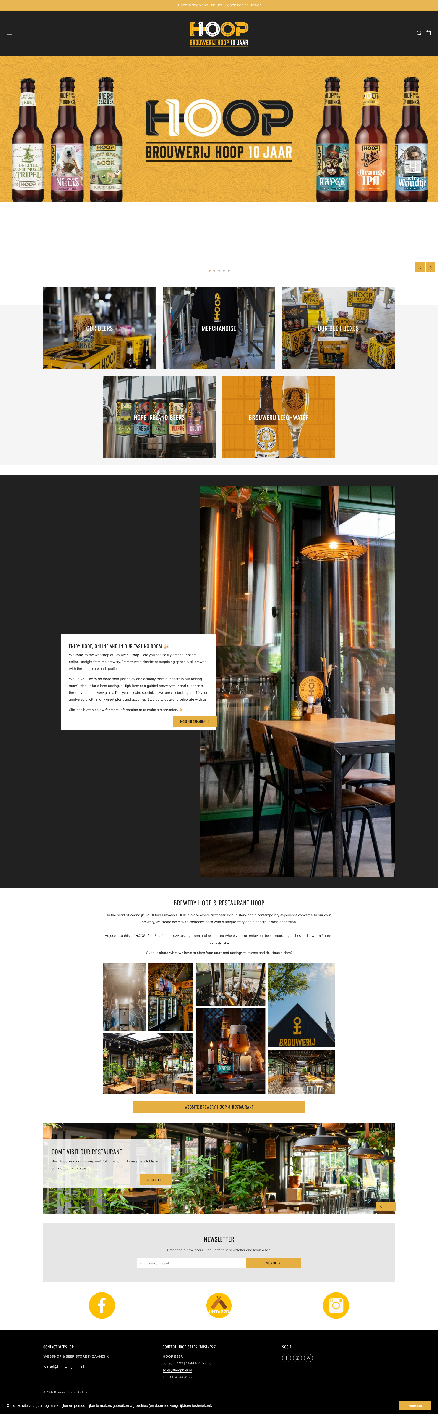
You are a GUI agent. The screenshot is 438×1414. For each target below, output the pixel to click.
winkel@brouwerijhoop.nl (63, 1366)
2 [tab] (214, 271)
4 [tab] (224, 271)
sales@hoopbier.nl (177, 1370)
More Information (193, 721)
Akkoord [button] (415, 1406)
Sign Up (271, 1263)
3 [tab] (219, 271)
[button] (213, 1406)
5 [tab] (229, 271)
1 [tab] (210, 271)
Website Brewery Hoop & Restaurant (219, 1107)
